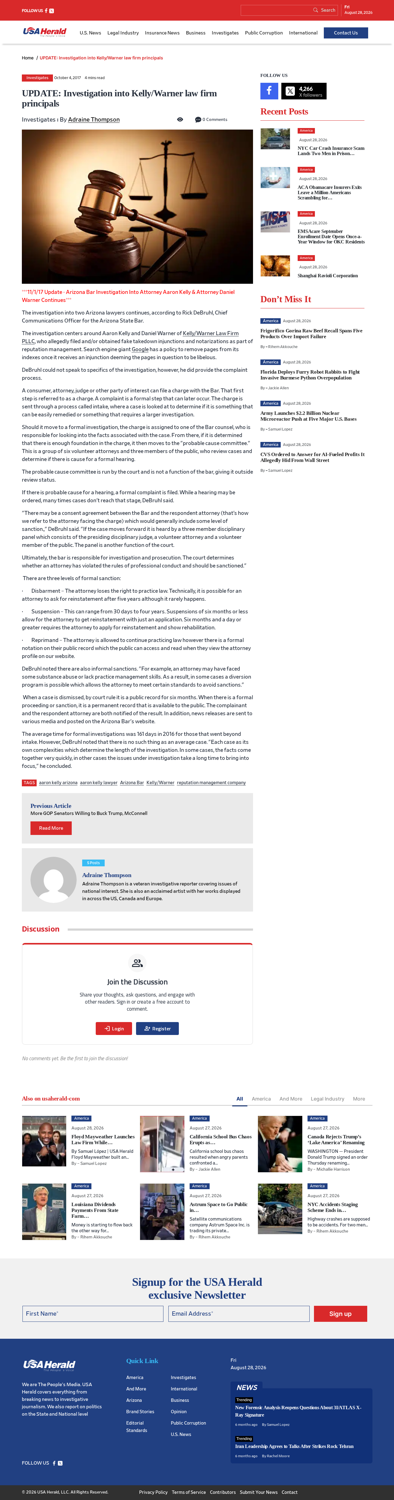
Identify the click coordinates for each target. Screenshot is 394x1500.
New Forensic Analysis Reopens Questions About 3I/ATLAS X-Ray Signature (298, 1411)
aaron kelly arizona (58, 782)
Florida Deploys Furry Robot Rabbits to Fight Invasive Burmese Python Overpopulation (310, 375)
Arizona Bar (132, 782)
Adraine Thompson (94, 120)
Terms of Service (189, 1492)
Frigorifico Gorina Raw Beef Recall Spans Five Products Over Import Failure (311, 333)
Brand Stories (140, 1412)
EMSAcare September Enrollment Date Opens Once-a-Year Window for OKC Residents (331, 236)
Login (114, 1029)
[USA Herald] (45, 32)
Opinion (179, 1412)
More (359, 1099)
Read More (51, 828)
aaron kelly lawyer (99, 782)
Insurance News (162, 32)
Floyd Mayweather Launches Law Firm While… (103, 1139)
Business (196, 32)
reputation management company (211, 782)
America (261, 1099)
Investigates (225, 32)
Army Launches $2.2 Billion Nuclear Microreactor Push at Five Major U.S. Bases (308, 416)
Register (157, 1029)
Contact (290, 1492)
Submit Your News (259, 1492)
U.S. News (90, 32)
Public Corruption (264, 32)
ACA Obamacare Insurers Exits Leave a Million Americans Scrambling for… (330, 192)
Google (140, 349)
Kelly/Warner (161, 782)
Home (28, 57)
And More (290, 1099)
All (239, 1099)
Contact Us (346, 32)
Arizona (134, 1400)
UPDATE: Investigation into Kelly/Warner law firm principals (101, 57)
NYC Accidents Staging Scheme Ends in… (333, 1207)
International (303, 32)
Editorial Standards (136, 1427)
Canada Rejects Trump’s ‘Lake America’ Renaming (336, 1139)
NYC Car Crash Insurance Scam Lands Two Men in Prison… (331, 151)
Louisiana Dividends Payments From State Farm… (95, 1210)
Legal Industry (123, 32)
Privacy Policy (153, 1492)
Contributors (223, 1492)
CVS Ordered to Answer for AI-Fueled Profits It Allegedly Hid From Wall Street (312, 457)
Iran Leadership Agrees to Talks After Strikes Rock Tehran (294, 1446)
